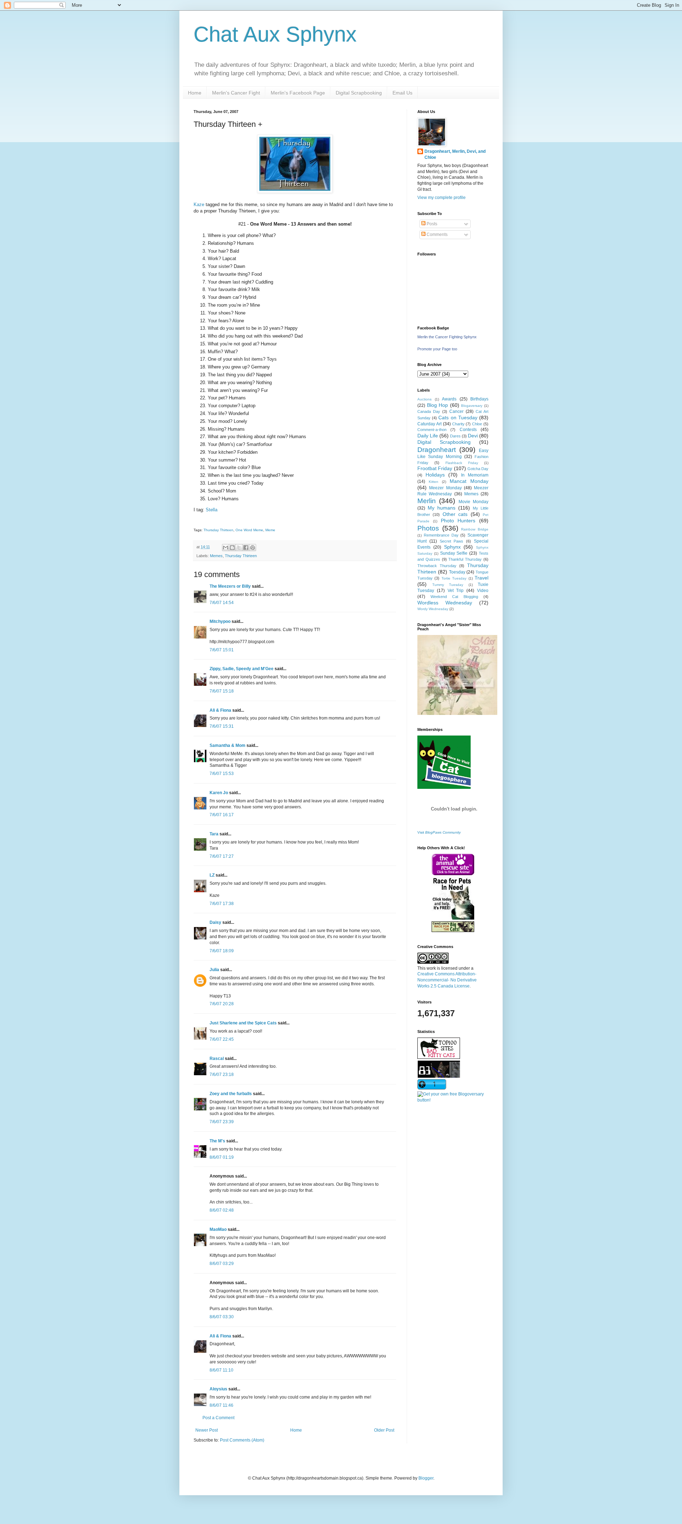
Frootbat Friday (434, 468)
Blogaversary (471, 406)
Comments (437, 234)
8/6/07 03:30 (222, 1316)
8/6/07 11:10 (221, 1370)
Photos (428, 528)
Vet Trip (456, 590)
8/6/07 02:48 (222, 1210)
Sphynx (452, 547)
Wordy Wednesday (432, 609)
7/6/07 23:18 (222, 1074)
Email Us (402, 93)
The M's (217, 1140)
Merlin (426, 501)
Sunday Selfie (454, 553)
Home (194, 93)
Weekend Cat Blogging (454, 596)
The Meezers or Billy (230, 586)
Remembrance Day (441, 535)
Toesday (457, 572)
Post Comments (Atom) (242, 1440)
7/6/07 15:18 (222, 691)
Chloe (477, 424)
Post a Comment (218, 1417)
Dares (455, 436)
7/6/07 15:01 (222, 649)
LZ (212, 875)
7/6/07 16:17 (222, 814)
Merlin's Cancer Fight (236, 93)
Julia (214, 969)
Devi (473, 435)
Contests (468, 429)
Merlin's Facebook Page (298, 93)
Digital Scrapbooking (359, 93)
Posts (431, 223)
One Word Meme (249, 530)
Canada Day (428, 411)
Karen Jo (219, 792)
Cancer (456, 411)
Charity (458, 424)
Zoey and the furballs (231, 1093)
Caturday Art (429, 423)
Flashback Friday (461, 463)
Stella (211, 509)
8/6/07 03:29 (222, 1263)
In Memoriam (474, 475)
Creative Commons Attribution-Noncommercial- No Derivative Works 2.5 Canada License (447, 980)
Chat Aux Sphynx (275, 34)
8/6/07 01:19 (222, 1157)
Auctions (424, 399)
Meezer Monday (445, 487)
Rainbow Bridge (474, 529)
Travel (481, 578)
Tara (214, 833)
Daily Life (427, 435)
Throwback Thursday (436, 566)
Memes (216, 556)
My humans (441, 508)
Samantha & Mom (227, 745)
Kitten (433, 482)
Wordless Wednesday (444, 602)
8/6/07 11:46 (221, 1405)
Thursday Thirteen (218, 530)
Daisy (215, 922)
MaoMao (218, 1229)
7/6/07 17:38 (222, 903)
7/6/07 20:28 (222, 1003)
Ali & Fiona (220, 710)
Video (482, 590)
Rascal (217, 1058)
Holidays (435, 475)
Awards (449, 399)
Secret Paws (452, 541)
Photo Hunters (458, 520)
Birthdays (479, 399)
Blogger (425, 1478)
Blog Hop (437, 405)
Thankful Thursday (465, 559)
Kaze (199, 204)
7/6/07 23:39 (222, 1121)
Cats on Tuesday (457, 417)
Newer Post (206, 1430)
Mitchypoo (220, 621)
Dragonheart (436, 449)
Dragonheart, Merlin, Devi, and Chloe (455, 154)
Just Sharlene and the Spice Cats (243, 1023)
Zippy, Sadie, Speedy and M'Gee (242, 668)
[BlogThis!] (232, 547)
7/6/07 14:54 (222, 602)
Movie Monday (473, 501)
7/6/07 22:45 (222, 1039)
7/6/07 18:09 (222, 950)
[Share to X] (239, 547)
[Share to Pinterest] (252, 547)
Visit (439, 832)
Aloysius (218, 1388)
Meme (270, 530)
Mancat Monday (469, 481)
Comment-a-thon (431, 429)
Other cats (455, 514)
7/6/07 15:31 (222, 726)
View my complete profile (441, 197)
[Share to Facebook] (245, 547)
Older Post (384, 1430)
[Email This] (225, 547)
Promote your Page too (437, 349)
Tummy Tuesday (448, 585)
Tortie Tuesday (454, 578)
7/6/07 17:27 (222, 856)
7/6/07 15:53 (222, 773)
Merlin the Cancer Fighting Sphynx (447, 337)
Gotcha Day (477, 469)
